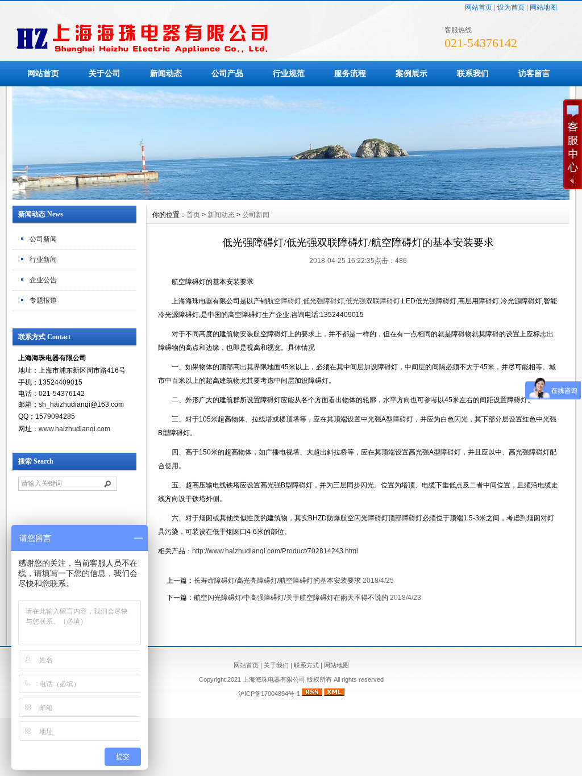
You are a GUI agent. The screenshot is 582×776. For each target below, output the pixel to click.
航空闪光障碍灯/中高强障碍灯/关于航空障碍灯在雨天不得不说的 (291, 598)
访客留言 (534, 73)
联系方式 (306, 665)
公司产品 (227, 73)
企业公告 (43, 280)
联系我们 (473, 73)
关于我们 (276, 665)
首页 (193, 215)
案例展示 (411, 73)
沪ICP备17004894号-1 (269, 693)
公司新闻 (43, 239)
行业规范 (289, 73)
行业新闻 (43, 260)
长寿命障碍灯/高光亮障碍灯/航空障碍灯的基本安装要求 (277, 581)
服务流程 (350, 73)
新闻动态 (166, 73)
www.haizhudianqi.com (74, 429)
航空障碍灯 (284, 301)
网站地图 (543, 7)
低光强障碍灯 (323, 301)
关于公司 (104, 73)
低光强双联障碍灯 (373, 301)
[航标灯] (291, 197)
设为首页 (511, 7)
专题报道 (43, 300)
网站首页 (478, 7)
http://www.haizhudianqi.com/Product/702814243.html (275, 551)
